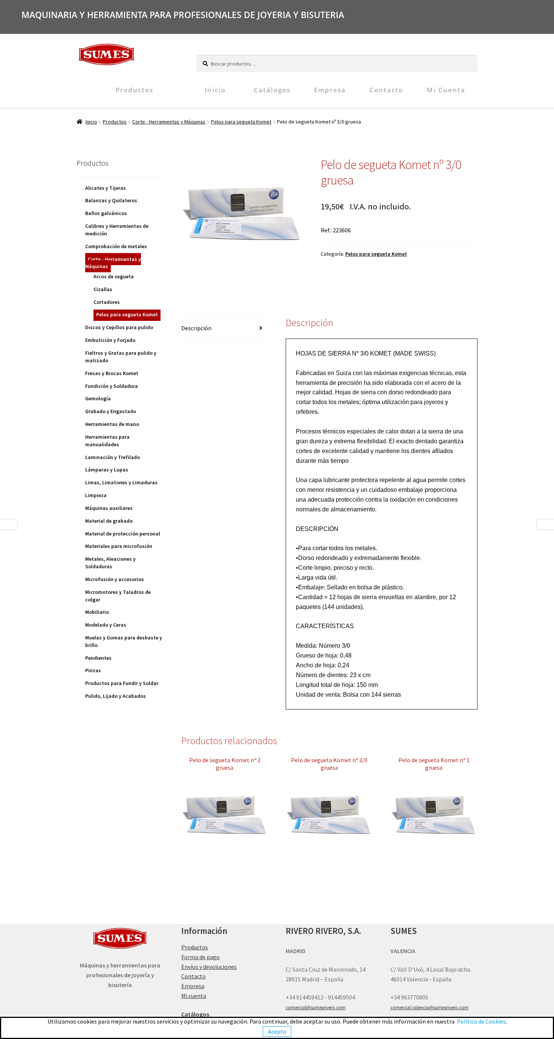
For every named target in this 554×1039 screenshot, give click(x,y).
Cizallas (102, 289)
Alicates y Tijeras (105, 188)
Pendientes (98, 658)
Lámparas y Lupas (106, 469)
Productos (134, 89)
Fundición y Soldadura (111, 386)
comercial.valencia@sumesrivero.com (429, 1007)
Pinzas (93, 670)
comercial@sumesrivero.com (316, 1007)
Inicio (215, 89)
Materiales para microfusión (118, 546)
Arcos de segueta (113, 276)
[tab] (224, 328)
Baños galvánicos (106, 213)
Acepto (277, 1031)
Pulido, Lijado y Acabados (115, 696)
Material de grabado (109, 520)
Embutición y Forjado (110, 340)
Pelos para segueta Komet (241, 121)
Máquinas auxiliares (109, 508)
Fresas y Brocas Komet (111, 373)
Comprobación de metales (116, 246)
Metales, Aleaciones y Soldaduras (110, 562)
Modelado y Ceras (105, 624)
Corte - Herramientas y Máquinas (168, 121)
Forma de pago (200, 957)
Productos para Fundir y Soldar (121, 683)
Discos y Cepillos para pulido (119, 327)
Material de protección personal (122, 533)
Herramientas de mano (112, 424)
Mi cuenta (446, 89)
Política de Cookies (481, 1021)
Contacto (386, 89)
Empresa (330, 89)
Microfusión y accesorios (114, 579)
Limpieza (96, 495)
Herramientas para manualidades (107, 440)
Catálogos (272, 89)
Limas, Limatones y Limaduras (121, 482)
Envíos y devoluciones (209, 966)
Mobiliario (97, 612)
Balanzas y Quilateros (111, 200)
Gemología (98, 398)
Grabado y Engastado (110, 411)
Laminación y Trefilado (112, 457)
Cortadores (106, 302)
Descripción (196, 328)
